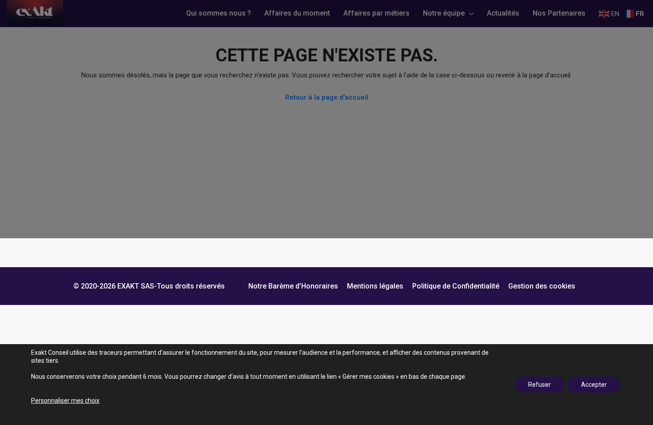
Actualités (503, 13)
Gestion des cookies (541, 286)
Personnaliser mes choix (65, 400)
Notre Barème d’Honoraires (293, 286)
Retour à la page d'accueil (326, 97)
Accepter (594, 384)
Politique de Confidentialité (455, 286)
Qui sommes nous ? (218, 13)
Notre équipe (444, 13)
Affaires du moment (297, 13)
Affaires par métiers (376, 13)
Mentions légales (375, 286)
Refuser (539, 384)
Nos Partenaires (559, 13)
